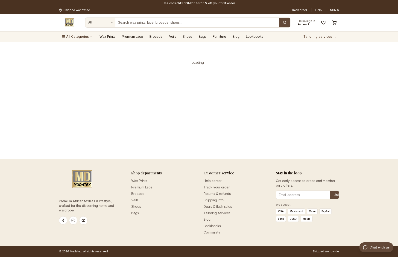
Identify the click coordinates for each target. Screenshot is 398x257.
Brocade (156, 36)
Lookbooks (254, 36)
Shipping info (214, 200)
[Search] (284, 22)
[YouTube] (83, 220)
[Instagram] (73, 220)
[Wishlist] (323, 22)
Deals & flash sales (218, 206)
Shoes (187, 36)
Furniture (219, 36)
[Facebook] (63, 220)
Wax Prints (107, 36)
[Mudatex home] (69, 22)
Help (318, 10)
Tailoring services (217, 213)
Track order (299, 10)
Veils (172, 36)
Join (337, 195)
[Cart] (334, 22)
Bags (202, 36)
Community (212, 232)
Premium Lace (132, 36)
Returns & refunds (217, 194)
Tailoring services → (319, 36)
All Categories (77, 36)
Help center (213, 181)
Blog (236, 36)
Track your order (217, 187)
